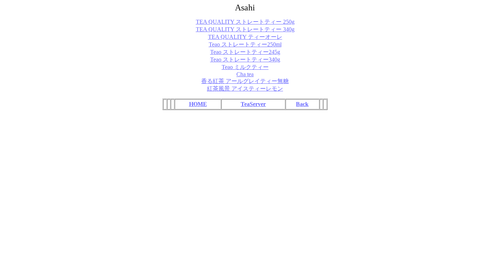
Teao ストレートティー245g (245, 52)
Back (302, 104)
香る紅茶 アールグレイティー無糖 (245, 81)
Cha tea (245, 74)
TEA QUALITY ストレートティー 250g (245, 22)
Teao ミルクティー (245, 67)
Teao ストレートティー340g (245, 59)
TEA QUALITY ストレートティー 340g (245, 29)
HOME (198, 104)
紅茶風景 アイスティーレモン (245, 89)
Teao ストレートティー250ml (245, 44)
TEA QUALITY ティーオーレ (245, 37)
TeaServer (253, 104)
